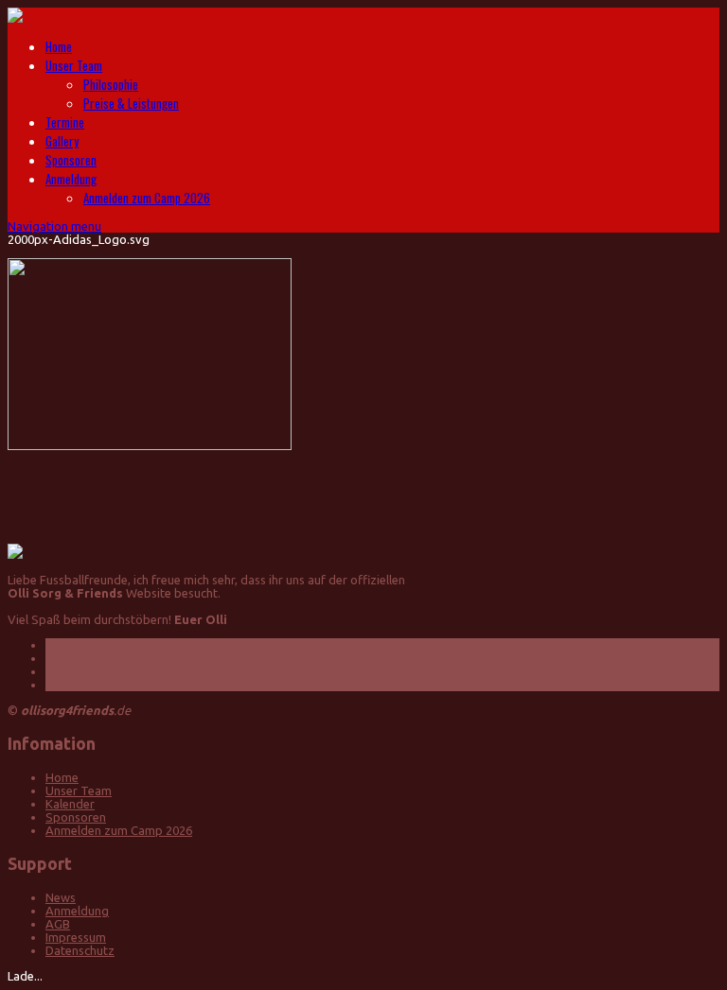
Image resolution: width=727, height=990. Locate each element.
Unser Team (73, 65)
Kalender (70, 803)
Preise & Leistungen (131, 103)
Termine (64, 122)
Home (58, 46)
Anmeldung (71, 178)
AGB (57, 923)
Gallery (62, 140)
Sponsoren (71, 159)
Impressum (75, 937)
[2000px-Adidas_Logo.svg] (150, 445)
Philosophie (110, 84)
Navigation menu (54, 226)
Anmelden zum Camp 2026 (146, 197)
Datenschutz (80, 950)
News (60, 897)
